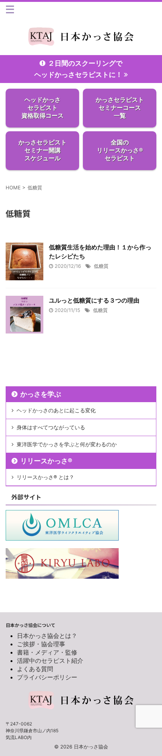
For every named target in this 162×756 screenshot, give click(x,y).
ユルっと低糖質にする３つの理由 (94, 300)
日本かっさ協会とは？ (47, 635)
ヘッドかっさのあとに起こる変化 (56, 410)
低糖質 (101, 266)
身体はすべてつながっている (51, 427)
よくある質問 (35, 669)
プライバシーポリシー (47, 677)
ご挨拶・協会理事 (41, 644)
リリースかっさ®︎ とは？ (45, 477)
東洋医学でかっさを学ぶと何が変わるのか (67, 444)
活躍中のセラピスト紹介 (50, 660)
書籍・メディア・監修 (47, 652)
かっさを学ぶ (40, 394)
